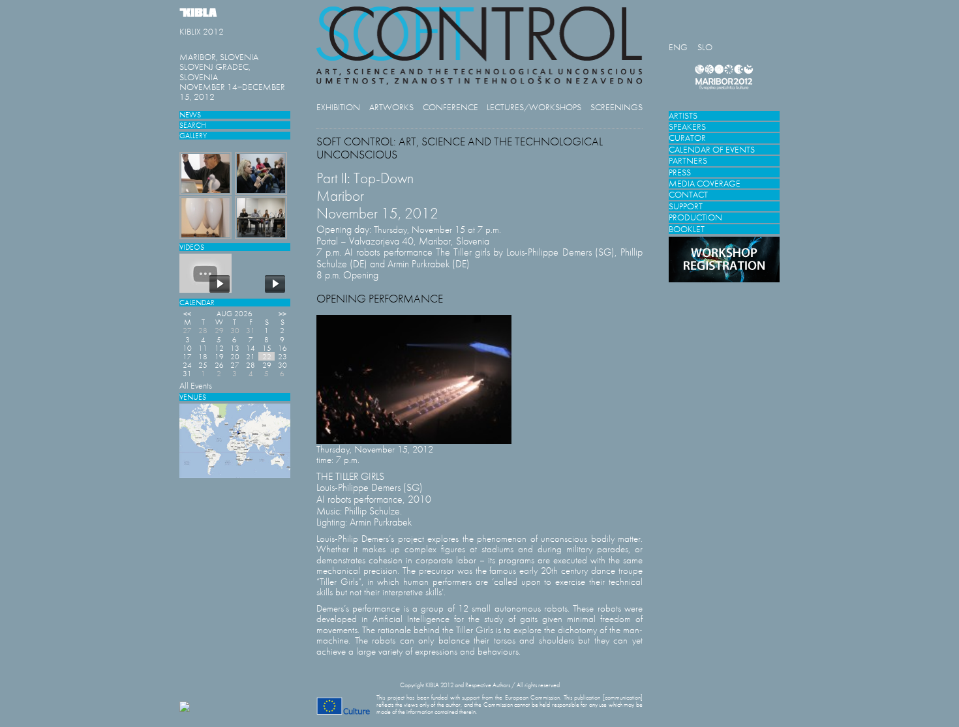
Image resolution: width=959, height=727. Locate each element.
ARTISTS (683, 116)
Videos (191, 247)
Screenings (616, 107)
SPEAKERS (687, 127)
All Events (195, 385)
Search (192, 125)
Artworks (391, 107)
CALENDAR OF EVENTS (712, 150)
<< (187, 313)
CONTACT (688, 195)
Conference (450, 107)
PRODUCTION (695, 217)
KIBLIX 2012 (201, 31)
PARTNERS (688, 161)
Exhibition (338, 107)
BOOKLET (687, 229)
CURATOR (687, 138)
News (190, 114)
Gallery (193, 135)
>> (282, 313)
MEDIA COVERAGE (704, 183)
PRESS (680, 172)
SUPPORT (686, 206)
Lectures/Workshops (534, 107)
